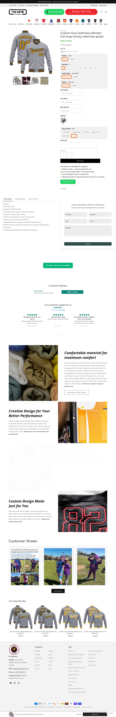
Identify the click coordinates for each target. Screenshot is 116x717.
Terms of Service (73, 671)
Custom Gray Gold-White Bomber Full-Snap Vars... (70, 632)
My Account (103, 5)
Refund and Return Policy (76, 668)
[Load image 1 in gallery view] (17, 81)
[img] (58, 307)
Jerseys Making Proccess (76, 689)
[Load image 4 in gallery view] (44, 81)
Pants (50, 668)
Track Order (12, 5)
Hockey (37, 665)
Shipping (62, 51)
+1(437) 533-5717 (68, 182)
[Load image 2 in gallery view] (26, 81)
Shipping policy (76, 707)
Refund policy (50, 707)
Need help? (94, 5)
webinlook (42, 707)
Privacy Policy (72, 678)
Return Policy (33, 199)
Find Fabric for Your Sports (76, 392)
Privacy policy (58, 707)
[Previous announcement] (14, 1)
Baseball (37, 651)
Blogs (70, 685)
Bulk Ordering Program (95, 651)
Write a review (72, 292)
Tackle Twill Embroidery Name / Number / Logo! (81, 12)
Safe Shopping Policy (75, 658)
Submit (88, 244)
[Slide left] (11, 81)
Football (37, 654)
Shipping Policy (20, 199)
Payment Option (73, 675)
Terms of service (67, 707)
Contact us (71, 682)
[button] (12, 21)
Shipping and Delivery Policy (75, 663)
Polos (50, 665)
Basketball (38, 658)
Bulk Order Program (32, 5)
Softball (50, 658)
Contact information (87, 707)
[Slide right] (51, 81)
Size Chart (21, 5)
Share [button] (64, 189)
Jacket (50, 654)
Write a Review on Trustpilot (59, 265)
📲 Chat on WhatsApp (54, 12)
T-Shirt (50, 662)
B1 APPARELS (31, 707)
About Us (71, 651)
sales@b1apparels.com (20, 669)
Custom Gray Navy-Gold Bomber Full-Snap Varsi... (21, 632)
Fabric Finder (44, 5)
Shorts (37, 662)
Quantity (62, 150)
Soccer (37, 668)
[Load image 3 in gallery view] (35, 81)
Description (8, 199)
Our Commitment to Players (77, 692)
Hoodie (50, 651)
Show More (58, 591)
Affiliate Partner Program (76, 654)
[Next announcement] (102, 1)
